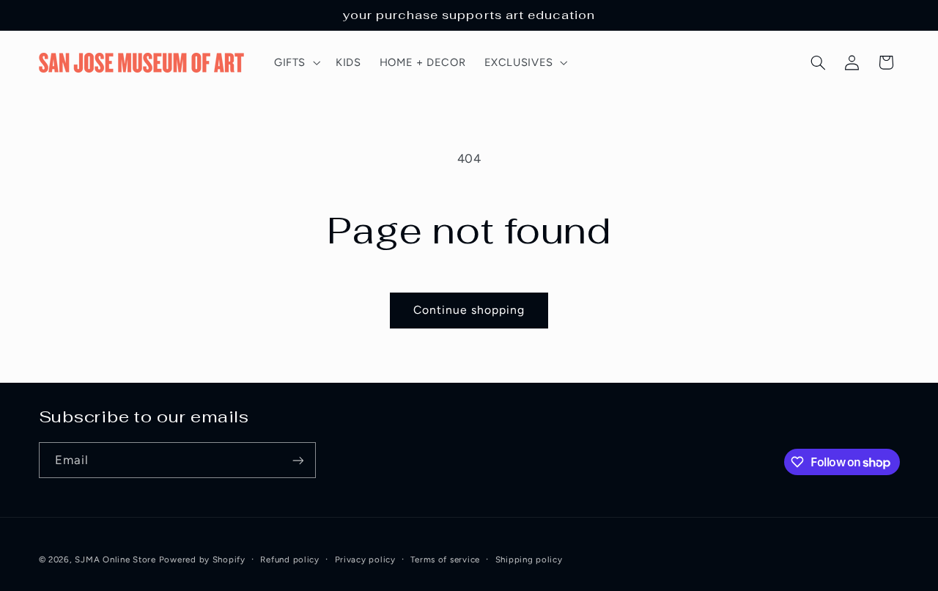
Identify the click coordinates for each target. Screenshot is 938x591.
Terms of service (445, 559)
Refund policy (290, 559)
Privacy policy (365, 559)
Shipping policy (529, 559)
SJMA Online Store (115, 559)
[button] (295, 62)
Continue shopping (469, 310)
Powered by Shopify (202, 559)
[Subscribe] (297, 460)
